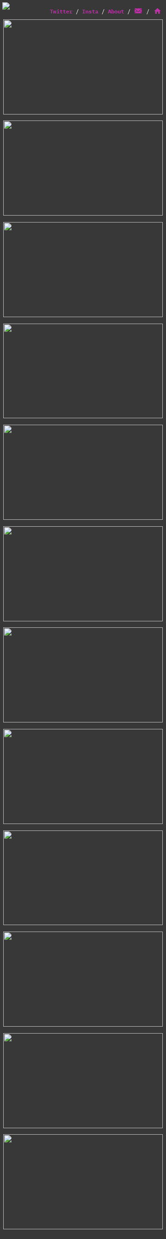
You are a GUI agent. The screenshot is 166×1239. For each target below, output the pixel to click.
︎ (141, 11)
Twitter (61, 11)
